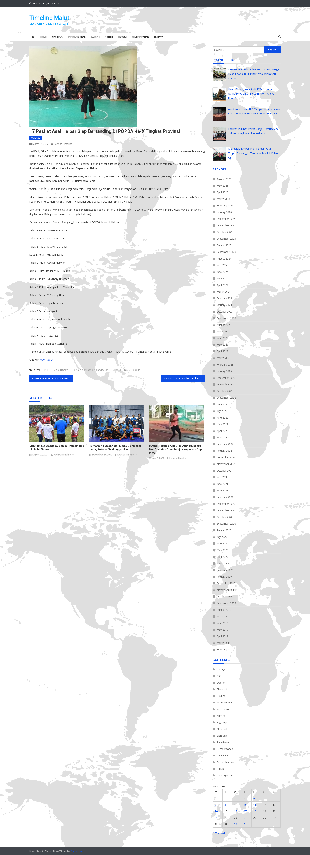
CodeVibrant (76, 851)
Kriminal (221, 715)
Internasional (76, 37)
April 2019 (222, 636)
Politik (109, 37)
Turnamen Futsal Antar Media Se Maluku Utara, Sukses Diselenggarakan (115, 447)
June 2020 (222, 543)
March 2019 (224, 643)
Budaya (158, 37)
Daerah (95, 37)
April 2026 (222, 192)
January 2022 (224, 450)
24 (245, 818)
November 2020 (226, 510)
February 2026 (225, 205)
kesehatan (223, 709)
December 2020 (226, 503)
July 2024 (222, 265)
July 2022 (222, 411)
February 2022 (225, 444)
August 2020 (224, 530)
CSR (219, 676)
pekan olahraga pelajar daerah (91, 369)
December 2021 (226, 457)
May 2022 (222, 424)
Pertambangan (225, 762)
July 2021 (222, 477)
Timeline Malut (49, 17)
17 (245, 811)
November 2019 (226, 590)
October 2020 (225, 517)
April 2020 (222, 556)
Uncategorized (225, 775)
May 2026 (222, 185)
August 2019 (224, 609)
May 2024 (222, 278)
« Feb (216, 832)
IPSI (46, 369)
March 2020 (224, 563)
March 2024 (224, 291)
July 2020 (222, 537)
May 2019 (222, 629)
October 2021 (225, 470)
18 (254, 811)
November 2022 (226, 384)
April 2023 (222, 351)
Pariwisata (223, 742)
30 (235, 824)
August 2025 (224, 245)
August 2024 (224, 258)
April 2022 (222, 431)
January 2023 (224, 371)
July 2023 (222, 331)
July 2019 (222, 616)
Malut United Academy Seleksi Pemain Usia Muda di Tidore (56, 447)
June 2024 (222, 271)
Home (43, 37)
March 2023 (224, 358)
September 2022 (226, 397)
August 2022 (224, 404)
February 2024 (225, 298)
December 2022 (226, 378)
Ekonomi (222, 689)
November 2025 (226, 225)
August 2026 (224, 179)
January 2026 (224, 212)
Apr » (224, 832)
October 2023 (225, 311)
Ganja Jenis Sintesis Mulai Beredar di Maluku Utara (53, 378)
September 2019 (226, 603)
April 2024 (222, 285)
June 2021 (222, 484)
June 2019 (222, 623)
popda (136, 369)
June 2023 (222, 338)
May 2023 (222, 344)
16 (235, 811)
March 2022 (224, 437)
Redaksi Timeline (63, 143)
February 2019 (225, 649)
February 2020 (225, 570)
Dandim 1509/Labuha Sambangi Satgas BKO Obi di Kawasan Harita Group (184, 378)
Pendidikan (223, 755)
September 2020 (226, 523)
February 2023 (225, 364)
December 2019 (226, 583)
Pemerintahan (140, 37)
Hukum (122, 37)
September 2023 (226, 318)
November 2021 (226, 464)
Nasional (57, 37)
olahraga (35, 137)
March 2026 (224, 199)
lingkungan (223, 722)
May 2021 (222, 490)
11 (254, 804)
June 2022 (222, 417)
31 (245, 824)
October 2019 (225, 596)
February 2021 (225, 497)
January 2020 (224, 576)
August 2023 (224, 324)
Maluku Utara (61, 369)
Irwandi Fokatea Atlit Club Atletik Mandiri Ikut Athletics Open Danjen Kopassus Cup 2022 (175, 449)
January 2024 (224, 305)
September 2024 (226, 252)
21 (216, 818)
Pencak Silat (120, 369)
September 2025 (226, 238)
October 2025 (225, 232)
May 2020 (222, 550)
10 (245, 804)
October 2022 (225, 391)
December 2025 (226, 218)
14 (216, 811)
